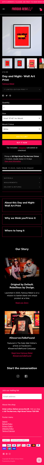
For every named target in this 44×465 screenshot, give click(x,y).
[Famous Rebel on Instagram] (9, 454)
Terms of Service (8, 431)
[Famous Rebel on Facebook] (4, 454)
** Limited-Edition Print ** (16, 89)
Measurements (10, 182)
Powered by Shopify (8, 461)
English (5, 440)
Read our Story (22, 303)
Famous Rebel (8, 84)
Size (4, 113)
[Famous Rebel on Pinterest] (7, 454)
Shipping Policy (8, 429)
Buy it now (22, 143)
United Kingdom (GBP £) (19, 440)
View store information (13, 161)
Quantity (5, 103)
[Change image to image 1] (7, 63)
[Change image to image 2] (20, 63)
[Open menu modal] (3, 9)
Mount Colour (8, 124)
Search (4, 422)
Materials (8, 178)
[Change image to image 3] (32, 63)
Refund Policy (7, 424)
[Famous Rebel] (22, 9)
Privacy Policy (7, 426)
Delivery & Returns (12, 187)
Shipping (22, 148)
